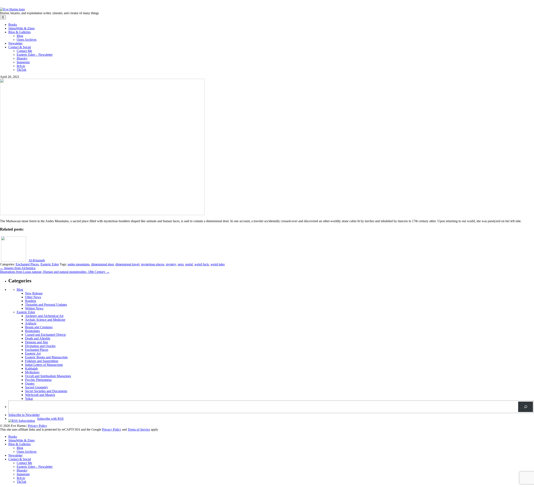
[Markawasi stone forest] (102, 214)
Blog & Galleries (19, 32)
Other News (33, 297)
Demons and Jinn (36, 342)
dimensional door (102, 264)
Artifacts (30, 323)
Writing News (34, 308)
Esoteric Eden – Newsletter (35, 54)
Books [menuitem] (12, 436)
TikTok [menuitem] (21, 481)
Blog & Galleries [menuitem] (19, 444)
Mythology (32, 372)
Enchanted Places (27, 264)
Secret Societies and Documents (46, 391)
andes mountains (78, 264)
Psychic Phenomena (38, 380)
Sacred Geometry (36, 387)
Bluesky (22, 58)
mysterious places (152, 264)
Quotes (29, 383)
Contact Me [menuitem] (24, 463)
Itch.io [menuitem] (21, 478)
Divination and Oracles (40, 346)
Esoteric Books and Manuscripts (46, 357)
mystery (171, 264)
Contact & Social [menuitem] (19, 459)
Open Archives (27, 39)
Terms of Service (139, 429)
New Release (34, 293)
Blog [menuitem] (20, 448)
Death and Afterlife (37, 338)
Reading (30, 301)
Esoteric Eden (49, 264)
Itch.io (21, 66)
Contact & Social (19, 47)
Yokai (29, 398)
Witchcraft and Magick (40, 395)
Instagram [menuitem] (23, 474)
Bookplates (32, 331)
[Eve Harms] (12, 9)
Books (12, 24)
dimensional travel (127, 264)
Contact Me (24, 51)
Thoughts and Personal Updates (46, 304)
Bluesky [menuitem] (22, 470)
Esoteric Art (33, 353)
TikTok (21, 69)
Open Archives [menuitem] (27, 451)
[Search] (525, 407)
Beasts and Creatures (39, 327)
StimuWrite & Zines (21, 28)
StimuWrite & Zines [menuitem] (21, 440)
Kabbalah (31, 368)
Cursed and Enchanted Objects (45, 334)
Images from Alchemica (17, 268)
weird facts (201, 264)
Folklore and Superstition (41, 361)
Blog (20, 36)
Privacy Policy (37, 425)
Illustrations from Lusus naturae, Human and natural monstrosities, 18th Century (55, 272)
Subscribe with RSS (50, 418)
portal (189, 264)
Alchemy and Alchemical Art (44, 316)
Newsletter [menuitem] (15, 455)
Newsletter (15, 43)
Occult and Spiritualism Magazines (48, 376)
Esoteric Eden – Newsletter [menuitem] (35, 466)
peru (181, 264)
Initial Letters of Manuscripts (44, 365)
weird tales (217, 264)
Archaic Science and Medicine (45, 319)
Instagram (23, 62)
